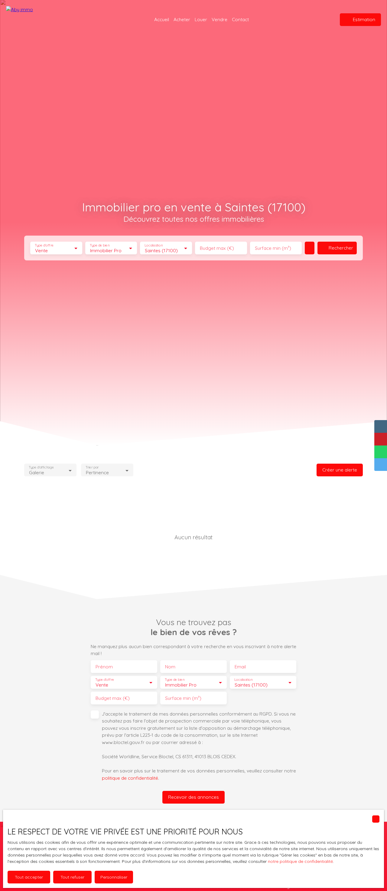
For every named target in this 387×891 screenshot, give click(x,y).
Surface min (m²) (273, 248)
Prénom (104, 667)
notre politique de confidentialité (300, 861)
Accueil (161, 19)
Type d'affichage (41, 467)
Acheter (182, 19)
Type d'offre (44, 245)
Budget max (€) (217, 248)
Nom (170, 667)
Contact (240, 19)
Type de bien (99, 245)
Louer (201, 19)
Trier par (92, 467)
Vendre (219, 19)
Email (240, 667)
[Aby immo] (44, 19)
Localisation (154, 245)
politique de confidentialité (130, 778)
